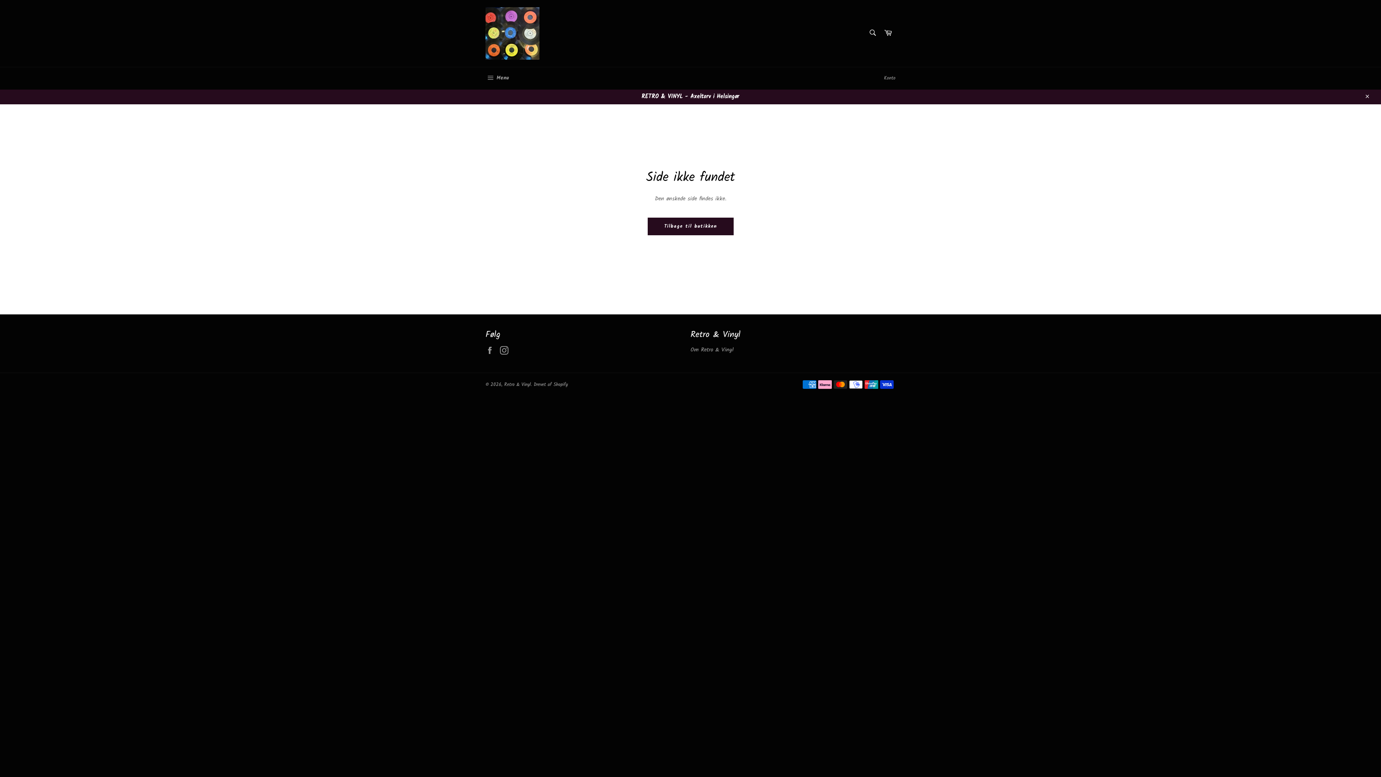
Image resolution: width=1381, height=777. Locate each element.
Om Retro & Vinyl (712, 349)
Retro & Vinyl (517, 384)
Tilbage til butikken (690, 226)
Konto (889, 78)
